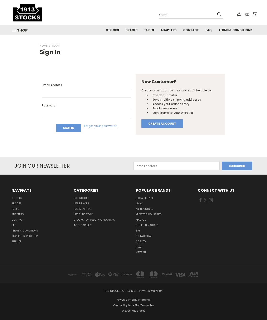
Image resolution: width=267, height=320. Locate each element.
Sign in (16, 236)
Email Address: (52, 85)
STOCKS (112, 30)
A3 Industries (145, 209)
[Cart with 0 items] (254, 13)
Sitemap (16, 241)
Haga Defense (145, 198)
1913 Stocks (81, 198)
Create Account (162, 123)
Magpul (141, 219)
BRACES (131, 30)
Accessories (82, 225)
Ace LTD (141, 241)
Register (32, 236)
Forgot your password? (100, 126)
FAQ (208, 30)
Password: (49, 105)
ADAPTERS (168, 30)
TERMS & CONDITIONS (235, 30)
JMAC (139, 203)
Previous (256, 307)
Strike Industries (147, 225)
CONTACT (191, 30)
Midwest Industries (149, 214)
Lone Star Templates (141, 305)
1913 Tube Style (83, 214)
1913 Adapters (82, 209)
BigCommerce (141, 299)
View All (141, 252)
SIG (138, 230)
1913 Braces (81, 203)
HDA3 (139, 247)
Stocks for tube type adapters (94, 219)
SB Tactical (144, 236)
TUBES (149, 30)
